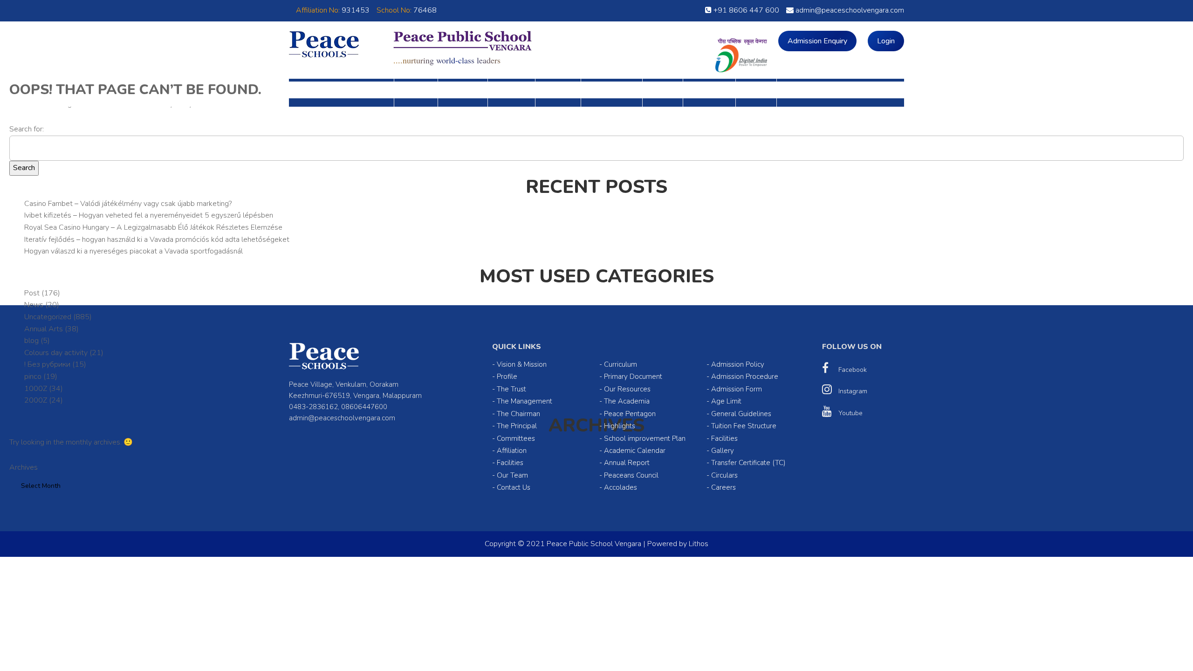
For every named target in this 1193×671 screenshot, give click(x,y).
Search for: (26, 129)
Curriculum (620, 364)
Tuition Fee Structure (743, 426)
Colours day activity (56, 353)
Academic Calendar (634, 450)
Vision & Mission (522, 364)
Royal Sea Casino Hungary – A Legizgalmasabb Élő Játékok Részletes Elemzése (153, 227)
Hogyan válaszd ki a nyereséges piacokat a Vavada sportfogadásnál (133, 251)
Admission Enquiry (817, 41)
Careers (723, 487)
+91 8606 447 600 (745, 10)
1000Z (35, 388)
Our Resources (627, 389)
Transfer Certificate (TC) (748, 462)
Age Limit (726, 401)
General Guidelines (741, 413)
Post (32, 293)
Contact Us (513, 487)
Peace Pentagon (630, 413)
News (33, 305)
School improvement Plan (645, 438)
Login (886, 41)
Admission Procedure (744, 376)
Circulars (724, 475)
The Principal (517, 426)
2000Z (35, 400)
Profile (507, 376)
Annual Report (627, 462)
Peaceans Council (631, 475)
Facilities (510, 462)
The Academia (627, 401)
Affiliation (512, 450)
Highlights (619, 426)
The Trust (511, 389)
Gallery (722, 450)
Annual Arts (43, 329)
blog (31, 341)
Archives (23, 467)
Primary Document (633, 376)
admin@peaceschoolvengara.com (849, 10)
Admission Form (736, 389)
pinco (32, 376)
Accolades (620, 487)
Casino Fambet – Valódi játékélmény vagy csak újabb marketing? (128, 204)
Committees (516, 438)
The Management (524, 401)
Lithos (698, 544)
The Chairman (518, 413)
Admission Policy (737, 364)
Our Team (512, 475)
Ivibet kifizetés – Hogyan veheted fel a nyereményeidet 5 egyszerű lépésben (148, 215)
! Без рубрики (47, 364)
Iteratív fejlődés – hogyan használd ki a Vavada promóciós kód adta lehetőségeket (156, 239)
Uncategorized (47, 317)
